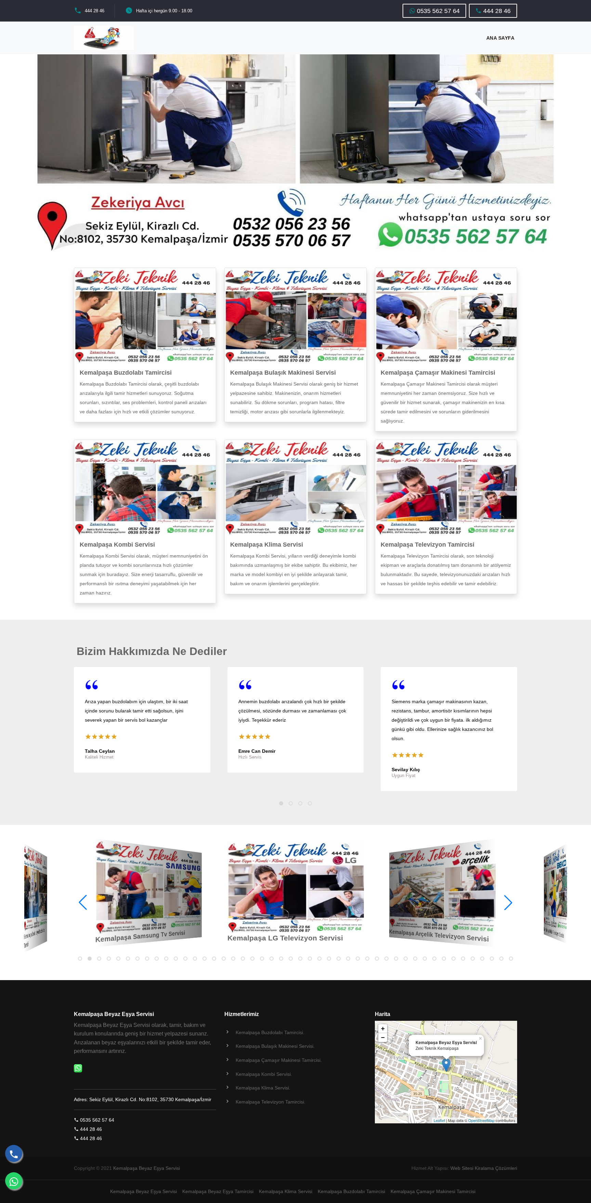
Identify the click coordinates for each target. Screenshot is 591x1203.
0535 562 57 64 (437, 11)
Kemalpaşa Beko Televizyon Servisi (554, 932)
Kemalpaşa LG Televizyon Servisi (285, 937)
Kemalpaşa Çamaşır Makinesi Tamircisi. (279, 1060)
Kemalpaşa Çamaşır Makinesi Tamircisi (438, 372)
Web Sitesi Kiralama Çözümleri (483, 1168)
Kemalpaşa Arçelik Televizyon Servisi (439, 935)
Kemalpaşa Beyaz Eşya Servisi (146, 1168)
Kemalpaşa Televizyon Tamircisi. (270, 1102)
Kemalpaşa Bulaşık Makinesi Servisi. (275, 1046)
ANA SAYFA (500, 38)
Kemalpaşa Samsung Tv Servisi (140, 936)
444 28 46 (94, 10)
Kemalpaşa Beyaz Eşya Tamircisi (217, 1191)
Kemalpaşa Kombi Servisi (117, 544)
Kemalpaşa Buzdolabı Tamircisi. (270, 1032)
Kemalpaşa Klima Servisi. (263, 1088)
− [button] (383, 1037)
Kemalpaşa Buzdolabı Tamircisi (126, 372)
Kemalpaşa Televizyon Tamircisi (427, 544)
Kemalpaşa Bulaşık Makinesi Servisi (283, 372)
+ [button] (383, 1028)
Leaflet (439, 1120)
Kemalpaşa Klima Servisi (266, 544)
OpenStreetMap (481, 1120)
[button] (582, 601)
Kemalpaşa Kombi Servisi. (264, 1074)
